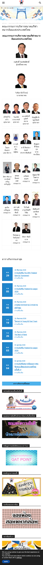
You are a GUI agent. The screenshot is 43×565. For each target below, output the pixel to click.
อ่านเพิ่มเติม (19, 278)
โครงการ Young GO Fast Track (26, 321)
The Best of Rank (21, 334)
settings (19, 558)
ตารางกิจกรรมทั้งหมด (21, 383)
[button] (3, 3)
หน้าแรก (4, 23)
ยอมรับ (6, 561)
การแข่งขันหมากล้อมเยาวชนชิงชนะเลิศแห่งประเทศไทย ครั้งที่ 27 (26, 367)
